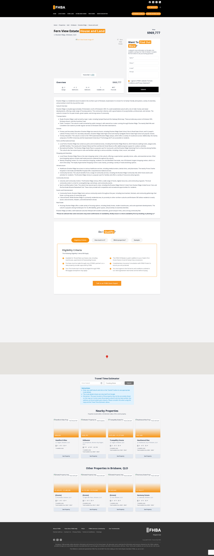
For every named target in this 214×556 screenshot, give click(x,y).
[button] (107, 356)
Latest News (61, 13)
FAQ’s (83, 528)
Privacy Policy (77, 532)
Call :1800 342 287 (152, 7)
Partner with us (57, 532)
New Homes (92, 13)
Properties (62, 25)
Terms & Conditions (88, 532)
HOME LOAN (70, 13)
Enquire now (157, 535)
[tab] (80, 240)
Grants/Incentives (102, 13)
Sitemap (99, 532)
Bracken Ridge (82, 25)
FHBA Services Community (97, 528)
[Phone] (160, 2)
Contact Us (67, 532)
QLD (68, 25)
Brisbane (73, 25)
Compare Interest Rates (153, 13)
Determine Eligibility (138, 13)
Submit (143, 89)
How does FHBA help (71, 528)
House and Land (93, 25)
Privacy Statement (143, 83)
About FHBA (57, 528)
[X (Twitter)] (153, 2)
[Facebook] (150, 2)
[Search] (160, 7)
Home (54, 13)
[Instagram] (156, 2)
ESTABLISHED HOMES (81, 13)
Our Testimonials (114, 528)
